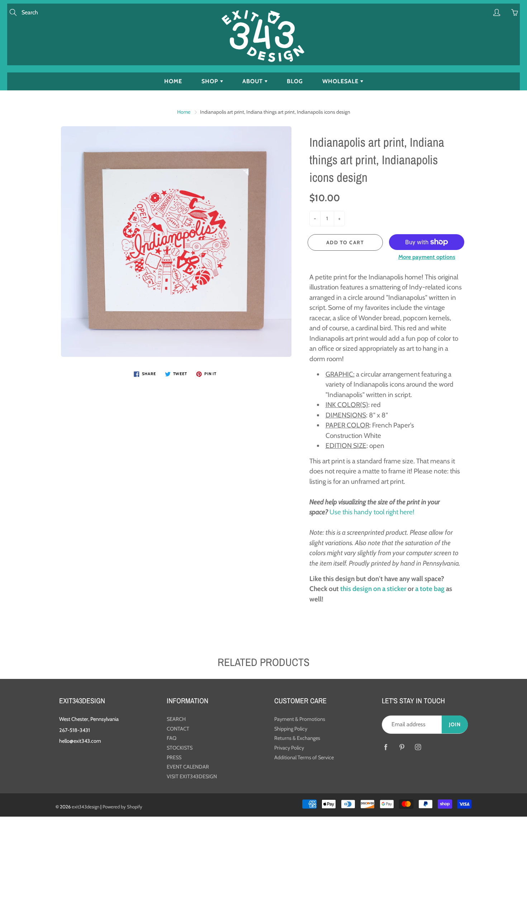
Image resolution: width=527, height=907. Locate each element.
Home (183, 112)
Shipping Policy (290, 729)
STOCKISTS (180, 748)
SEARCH (176, 719)
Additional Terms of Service (304, 757)
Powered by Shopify (122, 806)
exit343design (85, 806)
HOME (173, 81)
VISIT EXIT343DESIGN (192, 776)
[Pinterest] (401, 747)
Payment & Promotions (299, 719)
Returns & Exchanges (297, 738)
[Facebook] (385, 747)
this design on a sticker (373, 589)
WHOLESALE (341, 81)
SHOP (210, 81)
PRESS (174, 757)
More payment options (426, 257)
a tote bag (430, 589)
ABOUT (253, 81)
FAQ (171, 738)
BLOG (295, 81)
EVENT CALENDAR (188, 767)
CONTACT (178, 729)
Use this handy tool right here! (371, 512)
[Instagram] (418, 747)
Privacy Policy (289, 748)
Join (455, 724)
